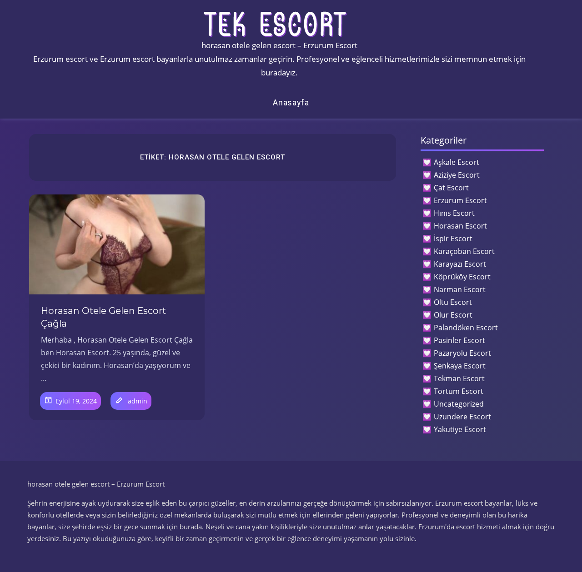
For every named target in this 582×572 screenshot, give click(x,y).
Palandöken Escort (466, 328)
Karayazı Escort (460, 264)
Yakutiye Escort (460, 429)
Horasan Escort (460, 226)
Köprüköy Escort (462, 277)
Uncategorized (459, 404)
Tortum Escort (458, 391)
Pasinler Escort (459, 340)
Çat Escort (451, 188)
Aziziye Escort (457, 175)
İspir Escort (453, 239)
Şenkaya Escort (460, 366)
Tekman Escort (459, 378)
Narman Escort (460, 289)
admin (137, 401)
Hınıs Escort (454, 213)
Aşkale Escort (456, 162)
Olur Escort (453, 315)
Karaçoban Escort (464, 251)
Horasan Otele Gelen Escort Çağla (103, 317)
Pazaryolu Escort (462, 353)
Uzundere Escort (462, 417)
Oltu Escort (453, 302)
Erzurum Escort (460, 200)
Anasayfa (291, 102)
